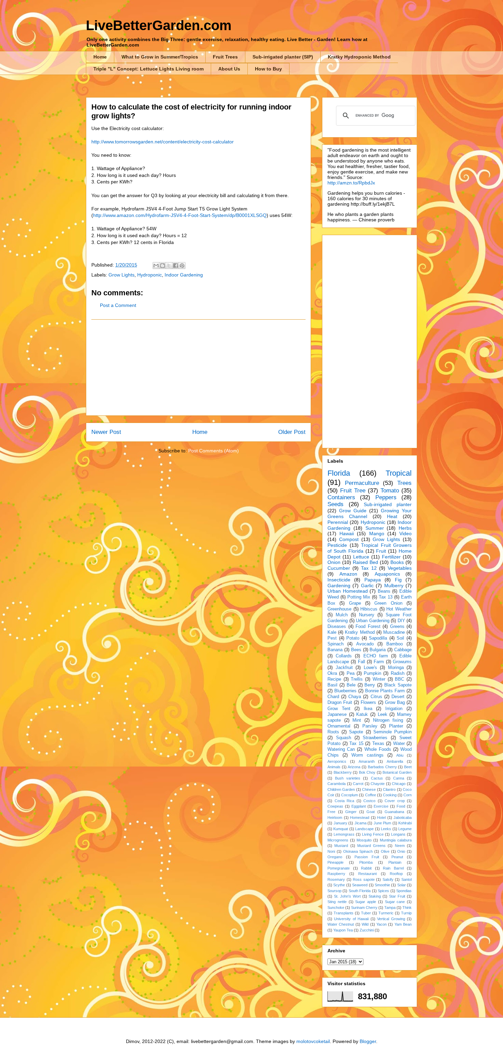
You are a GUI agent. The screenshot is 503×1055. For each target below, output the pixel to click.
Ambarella (395, 761)
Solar (401, 885)
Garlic (367, 585)
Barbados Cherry (382, 767)
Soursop (334, 891)
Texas (378, 743)
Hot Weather (399, 609)
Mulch (342, 615)
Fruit (381, 551)
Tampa (390, 907)
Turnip (406, 913)
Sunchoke (335, 907)
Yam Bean (403, 924)
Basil (332, 685)
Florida (338, 473)
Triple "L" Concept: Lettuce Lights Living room (148, 69)
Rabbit (366, 868)
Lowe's (370, 667)
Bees (356, 649)
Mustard (341, 846)
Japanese (337, 714)
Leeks (386, 829)
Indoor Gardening (184, 275)
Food (401, 806)
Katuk (362, 714)
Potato (352, 638)
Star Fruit (397, 896)
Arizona (354, 767)
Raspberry (336, 874)
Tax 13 (385, 597)
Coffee (370, 795)
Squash (343, 737)
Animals (333, 767)
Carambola (336, 784)
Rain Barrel (393, 868)
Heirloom (334, 817)
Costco (369, 801)
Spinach (335, 644)
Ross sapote (364, 879)
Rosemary (336, 879)
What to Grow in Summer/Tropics (159, 57)
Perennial (337, 522)
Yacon (381, 924)
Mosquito (364, 840)
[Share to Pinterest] (182, 265)
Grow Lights (121, 275)
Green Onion (388, 603)
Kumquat (340, 829)
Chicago (398, 784)
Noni (331, 851)
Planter (396, 726)
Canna (398, 778)
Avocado (365, 644)
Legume (405, 829)
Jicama (360, 823)
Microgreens (337, 840)
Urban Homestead (347, 591)
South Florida (360, 891)
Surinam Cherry (364, 907)
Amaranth (367, 761)
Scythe (339, 885)
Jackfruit (344, 667)
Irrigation (393, 708)
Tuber (366, 913)
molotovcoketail (313, 1041)
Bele (351, 685)
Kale (331, 632)
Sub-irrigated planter (388, 504)
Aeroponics (336, 761)
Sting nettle (337, 902)
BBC (399, 679)
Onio (401, 851)
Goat (370, 812)
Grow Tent (338, 708)
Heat (392, 516)
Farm (379, 661)
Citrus (376, 696)
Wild (365, 924)
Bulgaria (378, 649)
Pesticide (337, 545)
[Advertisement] (198, 367)
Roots (333, 732)
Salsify (388, 879)
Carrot (358, 784)
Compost (349, 539)
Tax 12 (368, 568)
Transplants (343, 913)
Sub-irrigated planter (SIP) (283, 57)
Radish (397, 673)
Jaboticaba (403, 817)
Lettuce (361, 556)
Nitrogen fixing (388, 720)
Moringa (396, 667)
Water (399, 743)
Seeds (335, 504)
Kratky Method (359, 632)
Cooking (390, 795)
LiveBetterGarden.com (159, 25)
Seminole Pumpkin (392, 732)
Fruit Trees (225, 57)
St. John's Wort (347, 896)
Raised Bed (365, 562)
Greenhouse (339, 609)
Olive (385, 851)
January (340, 823)
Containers (341, 497)
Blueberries (345, 691)
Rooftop (396, 874)
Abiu (399, 755)
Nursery (366, 615)
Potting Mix (358, 597)
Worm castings (367, 755)
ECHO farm (375, 656)
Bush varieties (347, 778)
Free (331, 812)
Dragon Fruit (339, 702)
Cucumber (338, 568)
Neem (400, 846)
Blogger (368, 1041)
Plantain (394, 862)
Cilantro (389, 789)
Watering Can (341, 749)
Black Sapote (398, 685)
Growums (402, 661)
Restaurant (367, 874)
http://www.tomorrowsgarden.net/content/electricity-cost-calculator (162, 141)
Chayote (378, 784)
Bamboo (394, 644)
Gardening (338, 585)
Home (100, 57)
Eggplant (358, 806)
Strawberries (375, 737)
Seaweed (359, 885)
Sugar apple (365, 902)
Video (405, 533)
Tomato (390, 490)
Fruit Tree (352, 490)
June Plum (382, 823)
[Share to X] (169, 265)
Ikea (368, 708)
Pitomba (366, 862)
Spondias (404, 891)
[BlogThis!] (162, 265)
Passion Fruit (366, 857)
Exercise (381, 806)
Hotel (381, 817)
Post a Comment (118, 305)
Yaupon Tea (343, 930)
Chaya (354, 696)
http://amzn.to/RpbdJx (351, 182)
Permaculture (362, 483)
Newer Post (106, 432)
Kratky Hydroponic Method (359, 57)
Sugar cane (395, 902)
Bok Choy (367, 772)
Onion (333, 562)
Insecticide (338, 579)
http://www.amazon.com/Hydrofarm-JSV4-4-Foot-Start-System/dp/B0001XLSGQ (180, 215)
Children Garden (341, 789)
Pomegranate (338, 868)
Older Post (292, 432)
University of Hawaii (351, 919)
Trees (404, 483)
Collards (344, 656)
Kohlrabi (405, 823)
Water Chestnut (340, 924)
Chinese (369, 789)
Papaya (372, 579)
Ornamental (338, 726)
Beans (384, 591)
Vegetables (400, 568)
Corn (407, 795)
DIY (401, 620)
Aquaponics (387, 574)
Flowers (368, 702)
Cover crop (395, 801)
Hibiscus (368, 609)
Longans (398, 834)
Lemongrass (344, 834)
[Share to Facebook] (175, 265)
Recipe (334, 679)
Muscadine (394, 632)
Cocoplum (349, 795)
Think (407, 907)
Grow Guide (352, 510)
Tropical (399, 473)
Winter (379, 679)
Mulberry (393, 585)
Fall (361, 661)
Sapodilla (378, 638)
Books (397, 562)
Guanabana (394, 812)
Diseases (336, 626)
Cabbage (403, 649)
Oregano (334, 857)
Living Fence (373, 834)
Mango (376, 533)
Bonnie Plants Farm (385, 691)
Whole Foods (377, 749)
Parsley (369, 726)
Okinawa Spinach (358, 851)
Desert (397, 696)
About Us (229, 69)
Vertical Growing (391, 919)
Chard (333, 696)
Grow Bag (395, 702)
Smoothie (382, 885)
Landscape (364, 829)
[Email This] (156, 265)
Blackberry (343, 772)
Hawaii (346, 533)
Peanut (397, 857)
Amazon (348, 574)
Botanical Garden (397, 772)
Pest (332, 638)
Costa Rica (344, 801)
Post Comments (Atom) (213, 450)
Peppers (386, 497)
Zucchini (367, 930)
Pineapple (335, 862)
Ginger (351, 812)
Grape (355, 603)
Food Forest (368, 626)
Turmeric (386, 913)
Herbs (405, 528)
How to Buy (268, 69)
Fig (398, 579)
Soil (400, 638)
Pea (350, 673)
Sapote (356, 732)
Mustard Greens (371, 846)
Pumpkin (372, 673)
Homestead (359, 817)
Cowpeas (335, 806)
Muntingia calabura (396, 840)
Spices (383, 891)
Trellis (357, 679)
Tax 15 (356, 743)
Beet (408, 767)
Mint (356, 720)
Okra (332, 673)
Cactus (377, 778)
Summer (374, 528)
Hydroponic (149, 275)
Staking (375, 896)
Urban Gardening (372, 620)
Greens (397, 626)
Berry (369, 685)
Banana (335, 649)
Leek (382, 714)
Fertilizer (391, 556)
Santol (406, 879)
